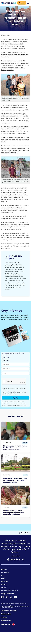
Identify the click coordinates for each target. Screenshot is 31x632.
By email (6, 358)
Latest (3, 578)
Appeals (25, 442)
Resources (4, 581)
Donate (21, 3)
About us (4, 569)
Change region (6, 624)
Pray (2, 575)
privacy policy (14, 403)
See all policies (6, 620)
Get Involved (5, 572)
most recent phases (20, 55)
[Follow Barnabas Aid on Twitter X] (6, 597)
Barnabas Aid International (9, 590)
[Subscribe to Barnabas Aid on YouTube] (15, 597)
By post (6, 360)
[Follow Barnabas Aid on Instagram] (11, 597)
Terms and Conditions (8, 611)
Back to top (24, 533)
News (25, 475)
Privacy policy (6, 614)
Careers (3, 584)
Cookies (4, 617)
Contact (4, 587)
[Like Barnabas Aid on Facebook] (2, 597)
